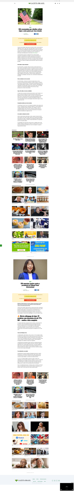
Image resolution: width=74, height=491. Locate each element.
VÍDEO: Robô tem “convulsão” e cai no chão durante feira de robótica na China (39, 228)
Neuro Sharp (13, 204)
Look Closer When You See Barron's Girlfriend (42, 418)
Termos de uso (34, 481)
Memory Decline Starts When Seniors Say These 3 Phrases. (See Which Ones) (39, 468)
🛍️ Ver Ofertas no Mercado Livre (30, 40)
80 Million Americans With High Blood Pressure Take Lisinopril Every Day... (39, 216)
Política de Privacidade (40, 481)
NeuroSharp (32, 433)
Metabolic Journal (14, 410)
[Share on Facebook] (34, 34)
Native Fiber (13, 456)
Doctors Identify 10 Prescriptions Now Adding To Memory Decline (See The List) (20, 468)
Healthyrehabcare (14, 432)
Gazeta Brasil (26, 33)
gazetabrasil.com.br (33, 229)
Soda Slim (13, 229)
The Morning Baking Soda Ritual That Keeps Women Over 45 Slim (19, 228)
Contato (45, 481)
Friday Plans (25, 204)
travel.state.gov (34, 52)
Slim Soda (38, 410)
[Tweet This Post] (36, 34)
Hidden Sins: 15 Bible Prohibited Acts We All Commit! (30, 193)
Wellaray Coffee (26, 456)
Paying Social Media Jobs (27, 239)
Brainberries (25, 194)
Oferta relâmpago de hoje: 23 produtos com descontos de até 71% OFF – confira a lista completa (30, 318)
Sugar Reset (38, 203)
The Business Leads (14, 419)
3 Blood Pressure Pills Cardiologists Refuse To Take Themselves (19, 216)
